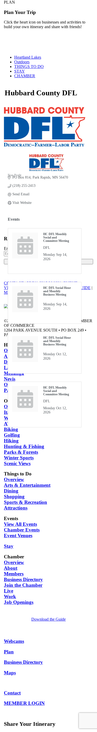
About (10, 568)
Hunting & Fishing (24, 446)
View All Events (20, 524)
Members (14, 573)
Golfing (12, 435)
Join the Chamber (23, 585)
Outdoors (21, 62)
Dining (11, 491)
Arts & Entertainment (27, 485)
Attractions (15, 508)
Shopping (14, 496)
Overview (14, 479)
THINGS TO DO (29, 66)
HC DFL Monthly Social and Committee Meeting (56, 238)
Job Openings (18, 602)
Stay (8, 546)
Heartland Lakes (27, 57)
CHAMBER (24, 76)
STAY (19, 71)
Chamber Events (22, 530)
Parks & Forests (21, 452)
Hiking (11, 440)
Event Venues (18, 535)
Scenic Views (17, 463)
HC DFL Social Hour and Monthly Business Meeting (57, 291)
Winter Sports (19, 457)
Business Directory (23, 579)
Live (8, 591)
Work (10, 596)
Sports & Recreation (25, 502)
